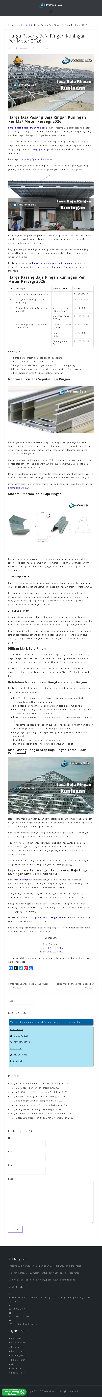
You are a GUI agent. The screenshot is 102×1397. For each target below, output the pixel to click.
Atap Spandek (18, 1342)
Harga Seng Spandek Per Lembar (36, 159)
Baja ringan (14, 442)
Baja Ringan (17, 1351)
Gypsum (15, 1364)
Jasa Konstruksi (24, 25)
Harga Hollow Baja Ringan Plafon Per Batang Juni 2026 (38, 1096)
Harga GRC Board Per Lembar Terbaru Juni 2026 (35, 1087)
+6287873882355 (21, 1042)
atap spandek (40, 149)
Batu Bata (16, 1338)
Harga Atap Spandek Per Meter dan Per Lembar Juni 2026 (39, 1083)
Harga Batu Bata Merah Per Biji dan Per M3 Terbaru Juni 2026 (42, 1117)
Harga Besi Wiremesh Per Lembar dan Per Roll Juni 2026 (39, 1092)
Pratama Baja (23, 48)
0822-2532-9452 (54, 948)
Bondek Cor (17, 1347)
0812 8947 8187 (20, 1054)
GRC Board (16, 1368)
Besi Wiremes (18, 1372)
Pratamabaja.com (50, 1391)
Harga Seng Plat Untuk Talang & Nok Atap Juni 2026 (36, 1109)
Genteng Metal (18, 1355)
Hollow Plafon (18, 1359)
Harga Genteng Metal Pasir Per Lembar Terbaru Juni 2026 (40, 1105)
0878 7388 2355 (20, 1035)
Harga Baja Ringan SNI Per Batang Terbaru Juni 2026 (37, 1100)
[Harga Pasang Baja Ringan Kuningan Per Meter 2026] (51, 82)
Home (11, 25)
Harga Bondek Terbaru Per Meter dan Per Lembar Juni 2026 (41, 1113)
